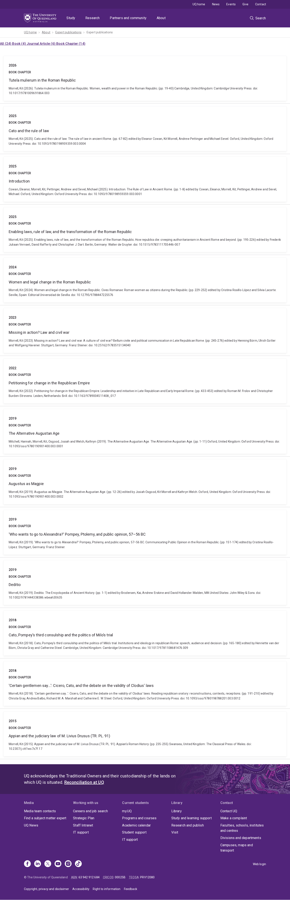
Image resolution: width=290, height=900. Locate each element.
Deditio (145, 582)
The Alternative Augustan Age (145, 431)
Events (231, 4)
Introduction (145, 179)
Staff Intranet (83, 825)
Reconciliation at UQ (84, 782)
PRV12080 (147, 877)
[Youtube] (58, 864)
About (161, 18)
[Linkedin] (37, 864)
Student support (134, 832)
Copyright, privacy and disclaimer (46, 889)
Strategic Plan (83, 818)
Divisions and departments (240, 838)
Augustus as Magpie (145, 481)
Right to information (106, 889)
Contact (260, 4)
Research (92, 18)
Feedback (130, 889)
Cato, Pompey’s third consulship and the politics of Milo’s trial (145, 633)
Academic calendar (136, 825)
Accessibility (80, 889)
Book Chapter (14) (70, 44)
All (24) (6, 44)
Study (70, 18)
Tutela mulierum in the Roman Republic (145, 78)
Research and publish (187, 825)
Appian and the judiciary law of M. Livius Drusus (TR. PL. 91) (145, 734)
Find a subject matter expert (45, 818)
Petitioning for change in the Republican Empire (145, 381)
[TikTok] (78, 864)
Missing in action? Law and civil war (145, 330)
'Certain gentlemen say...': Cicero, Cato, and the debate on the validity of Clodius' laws (145, 683)
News (216, 4)
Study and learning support (191, 818)
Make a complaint (233, 818)
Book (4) (19, 44)
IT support (81, 832)
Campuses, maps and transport (236, 848)
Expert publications (68, 32)
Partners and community (128, 18)
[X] (47, 864)
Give (245, 4)
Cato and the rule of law (145, 128)
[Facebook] (27, 864)
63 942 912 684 (89, 877)
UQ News (31, 825)
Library (176, 811)
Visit (174, 832)
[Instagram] (68, 864)
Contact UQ (228, 811)
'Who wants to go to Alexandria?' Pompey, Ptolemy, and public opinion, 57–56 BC (145, 532)
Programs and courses (139, 818)
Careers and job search (90, 811)
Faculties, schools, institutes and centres (242, 828)
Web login (259, 864)
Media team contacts (40, 811)
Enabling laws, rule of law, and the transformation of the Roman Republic (145, 229)
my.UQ (127, 811)
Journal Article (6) (41, 44)
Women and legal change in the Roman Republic (145, 280)
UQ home (199, 4)
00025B (120, 877)
